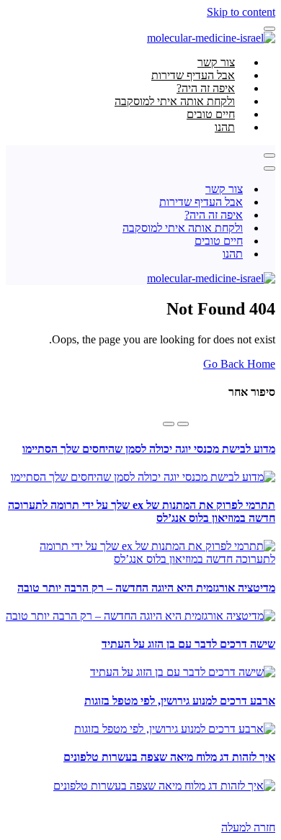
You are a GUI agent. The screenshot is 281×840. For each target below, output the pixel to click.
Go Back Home (239, 364)
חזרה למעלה (248, 827)
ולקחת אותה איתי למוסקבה (182, 228)
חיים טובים (219, 241)
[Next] (168, 424)
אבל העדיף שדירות (201, 202)
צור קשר (224, 189)
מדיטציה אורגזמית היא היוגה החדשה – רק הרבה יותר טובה (146, 588)
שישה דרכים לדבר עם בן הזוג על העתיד (188, 644)
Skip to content (241, 12)
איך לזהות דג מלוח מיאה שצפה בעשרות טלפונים (169, 757)
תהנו (225, 127)
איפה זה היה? (213, 215)
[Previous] (183, 424)
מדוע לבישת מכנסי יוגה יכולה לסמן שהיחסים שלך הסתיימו (148, 449)
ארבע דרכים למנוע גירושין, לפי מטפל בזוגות (179, 701)
